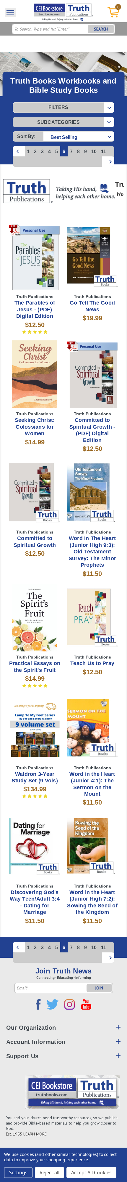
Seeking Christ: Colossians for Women (35, 426)
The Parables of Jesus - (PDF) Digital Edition (34, 309)
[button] (63, 107)
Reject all (49, 1172)
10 (94, 151)
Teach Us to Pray (92, 663)
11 (103, 151)
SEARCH (101, 29)
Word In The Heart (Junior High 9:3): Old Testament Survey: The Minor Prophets (92, 551)
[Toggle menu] (10, 12)
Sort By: (26, 136)
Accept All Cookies (91, 1172)
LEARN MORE (35, 1134)
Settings (18, 1172)
